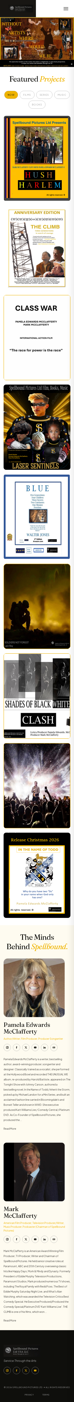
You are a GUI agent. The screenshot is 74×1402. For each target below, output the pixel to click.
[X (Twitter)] (25, 1047)
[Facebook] (16, 1047)
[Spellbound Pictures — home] (18, 8)
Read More (10, 1128)
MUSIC (62, 94)
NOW (11, 94)
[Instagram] (7, 1047)
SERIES (44, 94)
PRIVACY (29, 1394)
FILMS (27, 94)
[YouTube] (35, 1047)
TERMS (46, 1394)
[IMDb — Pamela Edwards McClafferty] (53, 1047)
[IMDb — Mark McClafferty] (53, 1239)
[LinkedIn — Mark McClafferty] (44, 1239)
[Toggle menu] (66, 9)
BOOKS (37, 104)
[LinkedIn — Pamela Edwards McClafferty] (44, 1047)
